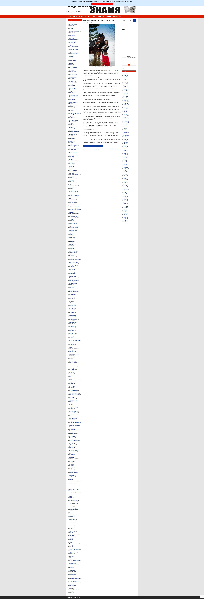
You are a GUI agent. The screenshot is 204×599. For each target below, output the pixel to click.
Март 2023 (125, 131)
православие (71, 396)
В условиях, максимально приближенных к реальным (93, 149)
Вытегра (123, 29)
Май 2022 (125, 144)
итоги (70, 198)
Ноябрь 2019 (126, 186)
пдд (70, 376)
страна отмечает (72, 517)
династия (71, 157)
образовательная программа (74, 340)
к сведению (71, 212)
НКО (70, 329)
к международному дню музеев (75, 209)
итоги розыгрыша (72, 202)
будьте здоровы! (72, 43)
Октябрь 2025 (126, 87)
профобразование (72, 433)
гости (70, 111)
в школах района (72, 61)
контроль (71, 240)
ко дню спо (71, 233)
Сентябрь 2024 (126, 105)
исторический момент (73, 192)
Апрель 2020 (126, 179)
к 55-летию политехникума (74, 206)
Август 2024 (126, 107)
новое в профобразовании (74, 331)
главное (70, 103)
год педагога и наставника (74, 105)
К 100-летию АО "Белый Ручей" (75, 203)
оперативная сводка (73, 345)
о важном (71, 336)
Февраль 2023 (126, 132)
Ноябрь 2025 (126, 86)
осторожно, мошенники (73, 348)
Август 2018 (126, 207)
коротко (70, 242)
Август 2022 (126, 140)
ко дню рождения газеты (73, 228)
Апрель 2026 (126, 79)
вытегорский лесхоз (73, 95)
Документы (108, 16)
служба (70, 494)
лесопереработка (72, 256)
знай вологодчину (72, 178)
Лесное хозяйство (72, 252)
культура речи (72, 249)
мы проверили (72, 294)
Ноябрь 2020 (126, 170)
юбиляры (71, 592)
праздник (71, 397)
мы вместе (71, 292)
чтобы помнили (72, 571)
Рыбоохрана (71, 465)
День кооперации (72, 134)
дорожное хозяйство (73, 162)
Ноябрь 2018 (126, 203)
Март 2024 (125, 114)
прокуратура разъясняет (73, 421)
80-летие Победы (72, 24)
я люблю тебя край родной (74, 593)
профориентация (72, 434)
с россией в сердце (72, 467)
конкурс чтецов (72, 237)
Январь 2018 (126, 217)
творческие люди (72, 531)
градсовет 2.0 (71, 117)
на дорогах (71, 295)
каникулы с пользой (73, 223)
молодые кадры (72, 286)
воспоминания (72, 86)
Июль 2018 (125, 209)
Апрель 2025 (126, 96)
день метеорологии (72, 137)
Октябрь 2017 (126, 221)
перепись (71, 377)
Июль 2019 (125, 192)
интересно (71, 189)
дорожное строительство (74, 160)
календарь (71, 219)
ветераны (71, 68)
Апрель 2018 (126, 213)
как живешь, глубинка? (73, 217)
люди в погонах (72, 269)
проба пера (71, 408)
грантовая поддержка (73, 120)
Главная (69, 16)
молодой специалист (73, 283)
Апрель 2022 (126, 146)
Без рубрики (71, 32)
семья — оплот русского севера (75, 480)
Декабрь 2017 (126, 218)
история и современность (74, 196)
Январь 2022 (126, 150)
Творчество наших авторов (74, 534)
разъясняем (71, 447)
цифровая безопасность (73, 563)
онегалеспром (71, 344)
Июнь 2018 (125, 210)
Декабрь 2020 (126, 168)
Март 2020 (125, 181)
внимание (71, 75)
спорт (70, 510)
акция (70, 29)
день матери (71, 135)
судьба (70, 528)
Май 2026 (125, 78)
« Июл (123, 68)
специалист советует (73, 509)
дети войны (71, 156)
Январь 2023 (126, 133)
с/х (70, 468)
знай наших (71, 180)
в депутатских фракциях (73, 46)
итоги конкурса (72, 201)
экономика (71, 577)
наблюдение (71, 302)
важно (70, 63)
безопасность (71, 34)
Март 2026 (125, 80)
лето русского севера (73, 262)
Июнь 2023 (126, 126)
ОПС (70, 347)
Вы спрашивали (72, 89)
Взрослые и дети (72, 71)
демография (71, 125)
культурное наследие (73, 251)
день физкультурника (73, 152)
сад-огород (71, 469)
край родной (71, 245)
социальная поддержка (73, 500)
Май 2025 (125, 94)
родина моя (71, 457)
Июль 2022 (126, 142)
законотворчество (72, 171)
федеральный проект (73, 552)
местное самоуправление (74, 272)
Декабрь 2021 (126, 151)
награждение (71, 308)
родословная (71, 461)
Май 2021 (125, 161)
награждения (71, 309)
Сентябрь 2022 (126, 139)
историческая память (73, 191)
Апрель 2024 (126, 112)
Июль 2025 (126, 92)
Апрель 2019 (126, 196)
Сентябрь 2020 (126, 172)
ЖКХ (70, 169)
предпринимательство (73, 400)
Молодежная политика (73, 277)
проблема (71, 409)
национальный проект (73, 319)
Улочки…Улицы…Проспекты (74, 549)
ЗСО (70, 184)
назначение (71, 311)
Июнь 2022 (126, 143)
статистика (71, 516)
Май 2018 (125, 211)
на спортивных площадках (74, 299)
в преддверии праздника (73, 52)
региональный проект (73, 451)
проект (70, 415)
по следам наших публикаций (74, 380)
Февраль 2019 (126, 199)
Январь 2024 (126, 117)
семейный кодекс (72, 475)
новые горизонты (72, 333)
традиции (71, 538)
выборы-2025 (71, 92)
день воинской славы (73, 128)
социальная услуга (72, 508)
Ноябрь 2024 (126, 103)
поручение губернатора (73, 390)
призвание (71, 402)
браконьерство (72, 42)
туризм (70, 542)
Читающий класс (72, 570)
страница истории (72, 519)
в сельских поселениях (73, 59)
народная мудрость (73, 313)
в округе (70, 50)
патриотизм (71, 373)
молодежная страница (73, 279)
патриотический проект (73, 375)
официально (71, 357)
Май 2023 (125, 128)
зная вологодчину (72, 183)
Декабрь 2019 (126, 185)
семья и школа (72, 483)
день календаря (72, 132)
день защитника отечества (74, 131)
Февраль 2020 (126, 182)
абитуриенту (71, 27)
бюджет (70, 45)
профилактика (72, 429)
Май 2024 (125, 111)
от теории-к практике (73, 352)
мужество (71, 287)
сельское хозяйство (73, 473)
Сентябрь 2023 (126, 122)
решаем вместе (72, 455)
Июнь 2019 (125, 193)
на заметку (71, 297)
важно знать (71, 64)
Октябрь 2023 (126, 121)
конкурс (70, 235)
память (70, 370)
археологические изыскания (74, 31)
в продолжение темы (73, 53)
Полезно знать (101, 16)
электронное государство (74, 581)
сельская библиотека (73, 472)
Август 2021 (126, 157)
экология (71, 575)
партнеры (71, 372)
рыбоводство (71, 464)
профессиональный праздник (74, 425)
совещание (71, 499)
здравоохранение (72, 176)
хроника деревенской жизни (74, 560)
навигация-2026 (72, 305)
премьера (71, 401)
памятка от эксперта (73, 366)
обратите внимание (72, 341)
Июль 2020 (126, 175)
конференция (71, 241)
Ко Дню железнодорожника (74, 226)
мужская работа (72, 290)
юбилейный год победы (73, 589)
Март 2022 (125, 147)
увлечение (71, 547)
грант (70, 118)
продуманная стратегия (73, 414)
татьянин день (72, 529)
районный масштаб (72, 448)
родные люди (71, 460)
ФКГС (70, 557)
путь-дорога (71, 443)
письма (70, 379)
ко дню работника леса (73, 227)
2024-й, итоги (71, 22)
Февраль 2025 (126, 99)
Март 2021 (125, 164)
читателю (71, 568)
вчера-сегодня (72, 88)
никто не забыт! (72, 327)
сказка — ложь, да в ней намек (75, 492)
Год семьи (71, 106)
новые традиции (72, 334)
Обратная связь (91, 16)
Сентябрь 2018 (126, 206)
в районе (71, 54)
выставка (71, 93)
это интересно (72, 585)
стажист (70, 513)
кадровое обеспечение (73, 213)
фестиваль (71, 553)
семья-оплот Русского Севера (74, 485)
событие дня (71, 497)
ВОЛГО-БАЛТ (71, 79)
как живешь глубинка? (73, 216)
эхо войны (71, 586)
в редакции (71, 57)
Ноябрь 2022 (126, 136)
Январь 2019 (126, 200)
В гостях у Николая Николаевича (114, 149)
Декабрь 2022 (126, 135)
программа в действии (73, 411)
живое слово (71, 166)
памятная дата (72, 368)
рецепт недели (72, 454)
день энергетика (72, 153)
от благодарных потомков (74, 350)
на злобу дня (71, 298)
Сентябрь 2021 (126, 156)
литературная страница (73, 265)
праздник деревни (72, 398)
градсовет (71, 116)
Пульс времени (72, 437)
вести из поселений (73, 67)
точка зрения (71, 535)
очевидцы (71, 358)
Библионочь (71, 38)
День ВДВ (71, 127)
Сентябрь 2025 (126, 89)
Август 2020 (126, 174)
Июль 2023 (126, 125)
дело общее (71, 124)
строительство (72, 522)
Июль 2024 (126, 108)
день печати (71, 138)
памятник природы (72, 369)
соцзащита (72, 506)
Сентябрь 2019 (126, 189)
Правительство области (73, 393)
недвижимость (72, 326)
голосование (71, 107)
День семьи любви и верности (74, 148)
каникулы (71, 220)
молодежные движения (73, 280)
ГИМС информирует (73, 102)
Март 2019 (125, 197)
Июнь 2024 (126, 110)
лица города (71, 266)
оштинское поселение (73, 362)
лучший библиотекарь (73, 267)
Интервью (71, 188)
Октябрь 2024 (126, 104)
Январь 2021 (126, 167)
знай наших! (71, 181)
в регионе (71, 56)
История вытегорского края (74, 195)
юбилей (70, 588)
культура (91, 22)
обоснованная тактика (73, 338)
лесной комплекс (72, 253)
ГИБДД (70, 100)
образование (72, 504)
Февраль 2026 (126, 82)
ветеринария (71, 70)
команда (70, 234)
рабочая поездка (72, 444)
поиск (70, 384)
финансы (71, 556)
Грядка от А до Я (72, 121)
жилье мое (71, 167)
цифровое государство (73, 564)
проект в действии (72, 416)
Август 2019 (126, 190)
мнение (70, 274)
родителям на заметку (73, 458)
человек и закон (72, 566)
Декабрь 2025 (126, 85)
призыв (70, 404)
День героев (71, 130)
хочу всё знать (72, 559)
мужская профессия (73, 288)
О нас (74, 16)
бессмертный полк (72, 36)
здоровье (71, 173)
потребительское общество (74, 391)
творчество (71, 532)
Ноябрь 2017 (126, 220)
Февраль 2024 (126, 115)
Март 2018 (125, 214)
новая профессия (72, 330)
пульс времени (72, 436)
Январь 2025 (126, 100)
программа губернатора (73, 412)
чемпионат (71, 567)
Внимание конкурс (72, 77)
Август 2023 (126, 124)
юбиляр (70, 591)
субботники (71, 527)
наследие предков (72, 318)
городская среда (72, 109)
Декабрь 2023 (126, 118)
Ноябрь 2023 (126, 119)
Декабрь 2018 (126, 202)
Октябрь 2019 (126, 188)
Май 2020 (125, 178)
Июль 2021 (125, 158)
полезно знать (72, 386)
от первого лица (72, 351)
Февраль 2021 (126, 165)
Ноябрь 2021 (126, 153)
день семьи (71, 146)
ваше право (71, 66)
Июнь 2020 (126, 177)
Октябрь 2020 (126, 171)
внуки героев (71, 78)
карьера (70, 224)
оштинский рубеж (72, 361)
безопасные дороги (72, 35)
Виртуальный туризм (73, 74)
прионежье (71, 405)
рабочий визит (72, 446)
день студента (72, 149)
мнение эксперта (72, 276)
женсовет (71, 164)
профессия (71, 428)
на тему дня (71, 301)
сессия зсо (71, 487)
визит (70, 73)
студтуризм (71, 525)
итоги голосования (72, 199)
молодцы (71, 284)
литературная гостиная (73, 263)
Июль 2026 (126, 75)
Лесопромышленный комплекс (75, 259)
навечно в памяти (72, 304)
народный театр (72, 316)
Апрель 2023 (126, 129)
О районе (71, 337)
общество (71, 343)
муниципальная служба (73, 291)
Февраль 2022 (126, 149)
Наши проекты (116, 16)
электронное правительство (74, 582)
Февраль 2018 (126, 215)
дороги (70, 159)
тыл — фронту (72, 545)
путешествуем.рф (72, 441)
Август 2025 (126, 90)
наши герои (71, 323)
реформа (71, 453)
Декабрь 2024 (126, 101)
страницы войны (72, 520)
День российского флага (73, 144)
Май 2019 (125, 195)
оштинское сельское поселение (75, 363)
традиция (71, 539)
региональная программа (73, 450)
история (70, 194)
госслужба (71, 110)
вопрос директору (72, 84)
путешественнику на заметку (74, 440)
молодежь (71, 281)
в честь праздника (72, 60)
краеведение (71, 244)
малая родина (71, 270)
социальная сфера (72, 501)
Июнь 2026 (126, 76)
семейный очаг (72, 476)
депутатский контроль (73, 155)
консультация (71, 238)
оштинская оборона (73, 359)
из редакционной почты (73, 185)
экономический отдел (73, 579)
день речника (71, 142)
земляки (70, 177)
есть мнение (71, 163)
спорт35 (70, 512)
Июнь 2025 (126, 93)
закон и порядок (72, 170)
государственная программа (74, 113)
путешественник (72, 439)
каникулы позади (72, 221)
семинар (70, 478)
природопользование (73, 407)
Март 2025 (125, 97)
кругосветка (71, 247)
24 (123, 64)
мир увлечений (72, 273)
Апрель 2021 (126, 163)
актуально (71, 28)
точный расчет (72, 536)
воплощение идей (72, 82)
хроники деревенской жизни (74, 561)
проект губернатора (73, 418)
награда (70, 306)
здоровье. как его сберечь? (74, 174)
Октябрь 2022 (126, 138)
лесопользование (72, 258)
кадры (70, 214)
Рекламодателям (82, 16)
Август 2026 (126, 73)
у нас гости (71, 546)
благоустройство (72, 40)
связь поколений (72, 471)
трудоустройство (72, 541)
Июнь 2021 (125, 160)
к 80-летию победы (72, 208)
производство (71, 419)
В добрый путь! (72, 47)
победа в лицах (72, 382)
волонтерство (71, 81)
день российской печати (73, 145)
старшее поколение (73, 515)
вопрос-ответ (71, 85)
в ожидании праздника (73, 49)
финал (70, 554)
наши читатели (72, 324)
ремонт (71, 523)
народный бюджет (72, 315)
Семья (70, 479)
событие (71, 496)
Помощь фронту (72, 389)
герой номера (71, 99)
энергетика (71, 584)
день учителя (71, 150)
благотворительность (73, 39)
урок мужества (72, 550)
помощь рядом (72, 387)
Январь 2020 (126, 183)
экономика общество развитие (75, 578)
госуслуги (71, 114)
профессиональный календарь (75, 422)
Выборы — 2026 (72, 91)
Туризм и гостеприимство (74, 543)
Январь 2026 (126, 83)
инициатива (71, 187)
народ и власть (72, 312)
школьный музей (72, 574)
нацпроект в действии (73, 322)
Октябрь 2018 (126, 204)
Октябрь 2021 (126, 154)
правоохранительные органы (74, 394)
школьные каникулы (73, 572)
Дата (70, 123)
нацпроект (71, 320)
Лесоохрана (71, 255)
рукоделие (71, 462)
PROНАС (71, 25)
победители (71, 383)
